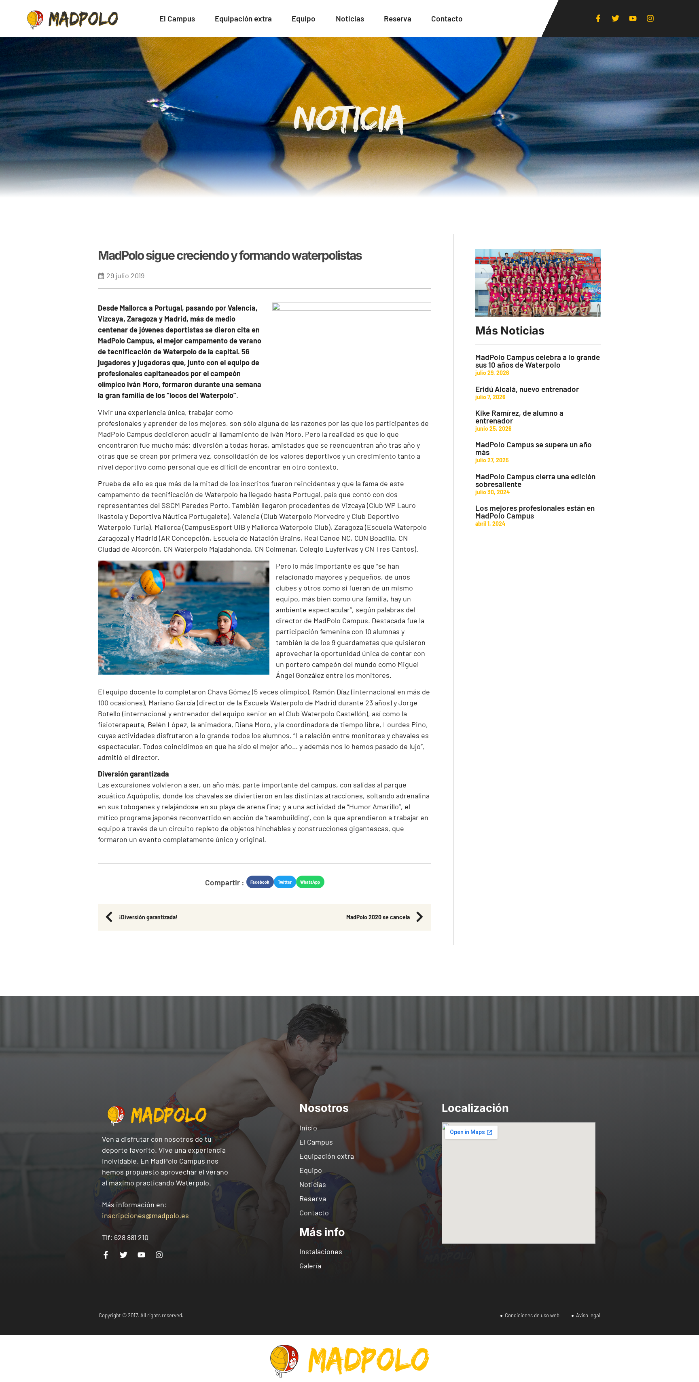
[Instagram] (650, 18)
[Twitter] (615, 18)
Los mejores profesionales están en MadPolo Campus (535, 511)
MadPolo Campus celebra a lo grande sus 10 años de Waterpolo (537, 360)
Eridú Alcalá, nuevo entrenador (527, 389)
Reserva (397, 18)
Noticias (350, 18)
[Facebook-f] (598, 18)
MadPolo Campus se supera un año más (533, 448)
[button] (260, 882)
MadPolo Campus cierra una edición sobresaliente (535, 480)
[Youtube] (633, 18)
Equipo (304, 18)
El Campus (177, 18)
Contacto (447, 18)
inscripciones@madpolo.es (145, 1215)
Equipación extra (243, 18)
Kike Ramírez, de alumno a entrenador (519, 416)
